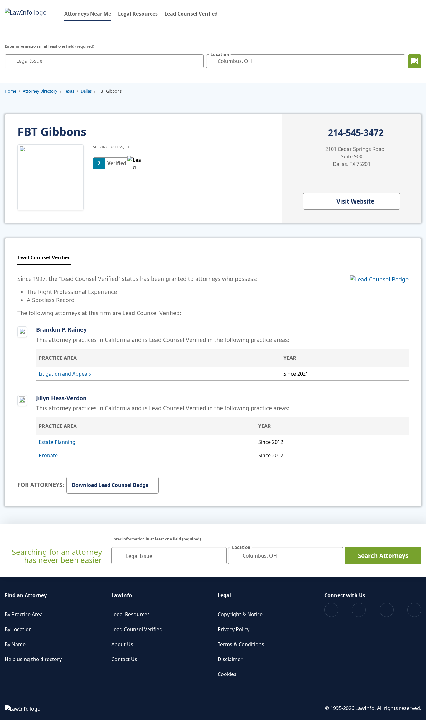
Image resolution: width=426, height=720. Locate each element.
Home (10, 91)
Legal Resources (138, 13)
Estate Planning (57, 442)
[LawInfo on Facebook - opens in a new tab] (331, 610)
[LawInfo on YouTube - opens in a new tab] (387, 610)
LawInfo (121, 595)
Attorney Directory (40, 91)
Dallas (86, 91)
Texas (69, 91)
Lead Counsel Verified (191, 13)
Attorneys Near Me (87, 13)
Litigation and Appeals (65, 373)
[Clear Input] (197, 61)
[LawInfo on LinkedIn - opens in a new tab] (414, 610)
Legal (224, 595)
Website (355, 201)
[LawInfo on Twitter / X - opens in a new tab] (359, 610)
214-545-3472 (356, 132)
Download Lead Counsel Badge (110, 485)
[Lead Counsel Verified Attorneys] (379, 296)
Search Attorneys (383, 556)
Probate (48, 455)
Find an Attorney (26, 595)
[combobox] (104, 61)
